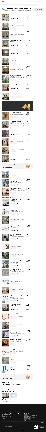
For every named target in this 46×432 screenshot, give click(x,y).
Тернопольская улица (12, 15)
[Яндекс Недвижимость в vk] (41, 422)
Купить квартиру (26, 414)
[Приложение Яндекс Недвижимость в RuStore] (43, 427)
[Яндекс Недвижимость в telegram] (43, 422)
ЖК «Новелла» (11, 181)
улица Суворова (11, 32)
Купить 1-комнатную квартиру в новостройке (29, 418)
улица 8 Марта (11, 85)
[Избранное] (26, 1)
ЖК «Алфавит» (11, 358)
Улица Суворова (11, 410)
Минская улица (11, 41)
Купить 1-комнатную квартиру (27, 416)
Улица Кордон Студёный (12, 409)
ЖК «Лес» (11, 227)
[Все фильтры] (2, 5)
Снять (17, 414)
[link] (43, 1)
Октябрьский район (19, 409)
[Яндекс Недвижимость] (5, 1)
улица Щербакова (12, 331)
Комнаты (39, 409)
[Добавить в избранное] (17, 18)
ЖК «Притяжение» (12, 210)
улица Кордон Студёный (12, 226)
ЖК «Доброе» (11, 297)
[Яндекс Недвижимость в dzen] (42, 422)
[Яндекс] (43, 430)
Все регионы (3, 418)
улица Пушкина (11, 50)
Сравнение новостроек (4, 416)
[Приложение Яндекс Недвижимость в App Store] (40, 427)
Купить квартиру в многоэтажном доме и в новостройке (30, 415)
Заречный (11, 261)
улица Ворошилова (12, 76)
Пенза (10, 314)
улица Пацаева (11, 189)
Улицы (2, 417)
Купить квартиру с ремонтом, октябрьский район (29, 417)
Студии (25, 409)
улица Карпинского (12, 270)
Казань (2, 409)
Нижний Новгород (4, 410)
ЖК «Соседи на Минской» (12, 24)
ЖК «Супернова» (12, 332)
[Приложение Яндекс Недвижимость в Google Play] (41, 427)
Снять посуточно (18, 415)
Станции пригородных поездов (5, 414)
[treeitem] (4, 3)
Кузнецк (10, 416)
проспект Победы (12, 113)
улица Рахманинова (12, 122)
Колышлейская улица (12, 296)
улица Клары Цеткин (12, 200)
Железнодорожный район (19, 410)
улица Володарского (12, 235)
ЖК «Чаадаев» (11, 367)
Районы (2, 415)
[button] (28, 1)
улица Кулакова (11, 340)
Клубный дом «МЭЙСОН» (12, 262)
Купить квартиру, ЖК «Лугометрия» (28, 419)
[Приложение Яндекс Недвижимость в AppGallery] (42, 427)
